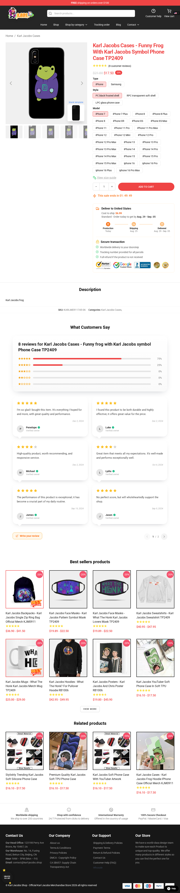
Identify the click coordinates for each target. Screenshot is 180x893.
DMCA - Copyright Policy (63, 857)
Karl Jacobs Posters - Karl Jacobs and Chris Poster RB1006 (109, 686)
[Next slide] (81, 83)
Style (95, 90)
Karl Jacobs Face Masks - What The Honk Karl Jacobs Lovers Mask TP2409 (110, 617)
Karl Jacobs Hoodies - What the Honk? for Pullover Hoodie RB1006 (66, 686)
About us (55, 843)
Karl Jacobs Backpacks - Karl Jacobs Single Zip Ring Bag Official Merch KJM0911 (24, 617)
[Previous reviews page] (147, 536)
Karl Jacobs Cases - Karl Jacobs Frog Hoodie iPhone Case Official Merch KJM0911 (154, 779)
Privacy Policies (58, 852)
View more (90, 709)
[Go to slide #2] (32, 132)
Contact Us (99, 857)
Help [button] (174, 888)
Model (96, 108)
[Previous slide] (11, 83)
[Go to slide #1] (14, 132)
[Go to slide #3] (50, 132)
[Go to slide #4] (68, 132)
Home (9, 36)
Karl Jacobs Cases (28, 36)
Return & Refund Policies (106, 852)
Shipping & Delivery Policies (108, 843)
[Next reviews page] (164, 536)
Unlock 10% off (7, 877)
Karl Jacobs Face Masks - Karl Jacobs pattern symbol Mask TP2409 (68, 617)
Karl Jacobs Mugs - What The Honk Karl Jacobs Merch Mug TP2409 (24, 686)
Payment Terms (101, 847)
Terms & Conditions (60, 847)
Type (95, 78)
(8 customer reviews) (119, 66)
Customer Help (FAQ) (104, 862)
